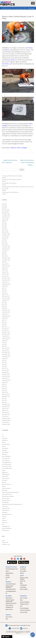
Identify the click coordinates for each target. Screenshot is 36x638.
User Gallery (23, 571)
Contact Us (25, 628)
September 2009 (6, 420)
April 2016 (4, 346)
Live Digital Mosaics (7, 462)
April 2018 (4, 308)
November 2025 (6, 216)
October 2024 (5, 236)
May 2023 (4, 254)
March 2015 (5, 368)
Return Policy (9, 609)
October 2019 (5, 282)
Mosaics (4, 482)
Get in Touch (9, 617)
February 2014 (5, 394)
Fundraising (5, 448)
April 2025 (4, 228)
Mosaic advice (5, 478)
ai (2, 434)
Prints (7, 571)
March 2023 (5, 256)
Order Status (9, 598)
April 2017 (4, 326)
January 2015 (5, 372)
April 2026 (4, 208)
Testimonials (23, 585)
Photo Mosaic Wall (10, 589)
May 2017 (4, 324)
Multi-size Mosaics (6, 484)
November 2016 (6, 334)
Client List (22, 581)
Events (3, 442)
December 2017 (6, 310)
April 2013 (4, 402)
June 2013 (4, 400)
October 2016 (5, 336)
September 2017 (6, 316)
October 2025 (5, 218)
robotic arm (5, 506)
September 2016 (6, 338)
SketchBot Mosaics (7, 514)
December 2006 (6, 424)
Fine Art (4, 446)
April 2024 (4, 242)
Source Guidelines (24, 602)
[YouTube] (15, 559)
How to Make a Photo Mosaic (9, 183)
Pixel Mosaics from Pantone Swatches (11, 179)
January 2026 (5, 212)
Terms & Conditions (25, 610)
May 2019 (4, 290)
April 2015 (4, 366)
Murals (4, 486)
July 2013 (4, 398)
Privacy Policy (23, 612)
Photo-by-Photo (6, 500)
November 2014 (6, 376)
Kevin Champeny (6, 456)
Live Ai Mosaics (6, 458)
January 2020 (5, 276)
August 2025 (5, 220)
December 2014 (6, 374)
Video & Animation (6, 528)
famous (30, 48)
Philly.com (13, 147)
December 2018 (6, 298)
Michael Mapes (6, 474)
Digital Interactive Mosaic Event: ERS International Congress (27, 162)
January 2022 (5, 264)
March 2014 (5, 392)
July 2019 (4, 288)
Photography (5, 502)
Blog (21, 583)
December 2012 (6, 404)
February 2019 (5, 296)
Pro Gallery (23, 569)
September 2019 (6, 284)
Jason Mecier (5, 452)
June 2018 (4, 304)
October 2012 (5, 408)
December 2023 (6, 246)
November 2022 (6, 260)
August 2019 (5, 286)
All (6, 579)
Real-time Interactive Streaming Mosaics (12, 504)
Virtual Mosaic (5, 530)
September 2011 (6, 418)
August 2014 (5, 382)
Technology (23, 587)
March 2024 (5, 244)
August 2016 (5, 340)
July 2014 (4, 384)
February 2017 (5, 328)
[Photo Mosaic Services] (7, 3)
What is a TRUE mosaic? (24, 578)
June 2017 (4, 322)
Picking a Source (24, 604)
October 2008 (5, 422)
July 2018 (4, 302)
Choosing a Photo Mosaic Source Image (12, 176)
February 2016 (5, 348)
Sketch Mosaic (5, 510)
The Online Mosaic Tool (12, 569)
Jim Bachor (12, 60)
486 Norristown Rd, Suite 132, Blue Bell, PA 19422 (19, 625)
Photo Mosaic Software (8, 496)
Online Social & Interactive (9, 586)
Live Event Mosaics (11, 584)
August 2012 (5, 410)
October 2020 (5, 274)
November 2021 (6, 266)
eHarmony (4, 440)
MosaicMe (4, 480)
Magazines (5, 472)
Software (4, 516)
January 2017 (5, 330)
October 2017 (5, 314)
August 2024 (5, 238)
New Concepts (24, 589)
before (7, 64)
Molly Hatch (5, 476)
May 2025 (4, 226)
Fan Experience (6, 444)
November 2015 (6, 354)
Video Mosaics (9, 573)
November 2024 (6, 234)
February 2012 (5, 412)
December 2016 (6, 332)
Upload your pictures (11, 603)
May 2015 (4, 364)
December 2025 (6, 214)
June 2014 (4, 386)
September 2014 (6, 380)
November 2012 (6, 406)
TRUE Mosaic (31, 8)
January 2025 (5, 232)
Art (2, 436)
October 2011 (5, 416)
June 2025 (4, 224)
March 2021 (5, 270)
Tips (3, 524)
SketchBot (4, 512)
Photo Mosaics (5, 498)
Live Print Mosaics (6, 464)
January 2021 (5, 272)
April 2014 (4, 390)
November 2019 (6, 280)
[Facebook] (18, 559)
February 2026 (5, 210)
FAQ (21, 606)
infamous (6, 50)
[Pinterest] (24, 559)
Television (4, 522)
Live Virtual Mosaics (7, 468)
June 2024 (4, 240)
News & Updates (6, 488)
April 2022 (4, 262)
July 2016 (4, 342)
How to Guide (23, 598)
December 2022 (6, 258)
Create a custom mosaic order (10, 600)
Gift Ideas (4, 450)
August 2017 (5, 318)
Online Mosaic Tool (7, 494)
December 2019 (6, 278)
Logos (3, 470)
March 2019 (5, 294)
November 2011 (6, 414)
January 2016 (5, 350)
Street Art (4, 520)
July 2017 (4, 320)
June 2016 (4, 344)
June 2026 (4, 206)
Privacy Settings (24, 608)
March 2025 (5, 230)
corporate (4, 438)
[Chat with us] (32, 634)
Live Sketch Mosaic (7, 466)
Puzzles (8, 577)
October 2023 (5, 250)
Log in (3, 540)
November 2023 (6, 248)
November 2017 (6, 312)
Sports (3, 518)
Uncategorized (5, 526)
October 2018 (5, 300)
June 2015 (4, 362)
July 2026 (4, 204)
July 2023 (4, 252)
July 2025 (4, 222)
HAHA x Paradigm (22, 147)
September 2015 (6, 356)
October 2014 (5, 378)
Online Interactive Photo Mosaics (10, 492)
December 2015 (6, 352)
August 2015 (5, 358)
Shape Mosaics (6, 508)
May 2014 (4, 388)
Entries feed (5, 542)
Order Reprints (9, 605)
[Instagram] (12, 559)
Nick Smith (4, 490)
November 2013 (6, 396)
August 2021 (5, 268)
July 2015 (4, 360)
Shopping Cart (9, 607)
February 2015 (5, 370)
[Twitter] (21, 559)
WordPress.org (6, 544)
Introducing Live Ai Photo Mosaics (10, 192)
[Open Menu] (33, 3)
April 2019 (4, 292)
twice (3, 64)
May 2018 (4, 306)
